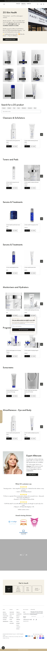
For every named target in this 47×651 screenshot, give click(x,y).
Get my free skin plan (23, 329)
